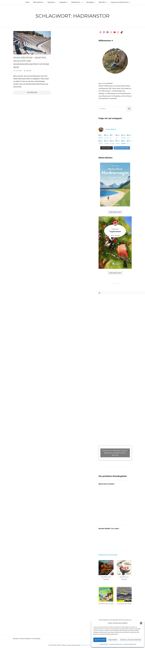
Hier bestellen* (115, 212)
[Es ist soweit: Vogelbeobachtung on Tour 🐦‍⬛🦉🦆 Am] (129, 142)
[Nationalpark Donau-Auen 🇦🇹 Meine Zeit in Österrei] (112, 142)
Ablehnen (112, 640)
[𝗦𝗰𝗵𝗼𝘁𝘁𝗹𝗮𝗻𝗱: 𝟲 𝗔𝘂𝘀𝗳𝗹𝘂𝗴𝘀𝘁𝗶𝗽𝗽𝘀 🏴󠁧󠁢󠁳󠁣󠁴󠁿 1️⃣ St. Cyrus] (123, 142)
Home (27, 2)
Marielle (28, 71)
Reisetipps (90, 2)
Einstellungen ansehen (130, 640)
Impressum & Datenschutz (115, 644)
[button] (141, 623)
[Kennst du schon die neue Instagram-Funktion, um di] (106, 136)
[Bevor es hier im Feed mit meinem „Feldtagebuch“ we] (129, 136)
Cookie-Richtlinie (103, 644)
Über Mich (102, 2)
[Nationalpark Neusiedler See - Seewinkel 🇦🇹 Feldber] (123, 136)
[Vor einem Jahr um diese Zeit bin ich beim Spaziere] (118, 142)
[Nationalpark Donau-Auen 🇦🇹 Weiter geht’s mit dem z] (106, 142)
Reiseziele (51, 2)
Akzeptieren (99, 640)
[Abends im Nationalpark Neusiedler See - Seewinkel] (101, 142)
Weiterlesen (32, 92)
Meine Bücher (38, 2)
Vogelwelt (62, 2)
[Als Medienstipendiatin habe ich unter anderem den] (101, 136)
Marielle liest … (76, 2)
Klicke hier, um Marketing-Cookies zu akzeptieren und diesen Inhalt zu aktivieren (115, 453)
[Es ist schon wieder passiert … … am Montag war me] (112, 136)
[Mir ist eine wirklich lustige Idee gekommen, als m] (118, 136)
